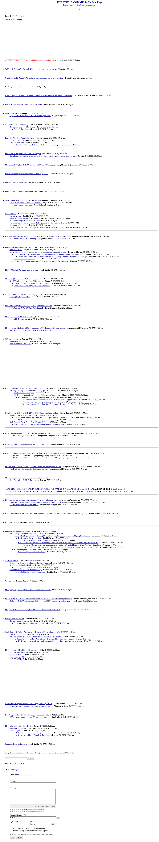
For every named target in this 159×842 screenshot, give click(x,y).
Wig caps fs (9, 581)
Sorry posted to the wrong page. (27, 623)
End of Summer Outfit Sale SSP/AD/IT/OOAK (23, 104)
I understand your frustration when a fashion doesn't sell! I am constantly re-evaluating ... (49, 254)
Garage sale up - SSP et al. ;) (16, 124)
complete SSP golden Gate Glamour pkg (21, 294)
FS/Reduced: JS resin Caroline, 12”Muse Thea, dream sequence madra (33, 467)
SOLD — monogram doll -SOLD (23, 435)
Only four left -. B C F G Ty (21, 480)
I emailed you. (15, 730)
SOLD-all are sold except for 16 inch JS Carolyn (29, 469)
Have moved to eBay (18, 728)
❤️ (24, 811)
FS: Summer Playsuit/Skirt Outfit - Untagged (23, 154)
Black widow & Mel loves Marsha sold (25, 218)
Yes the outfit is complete (24, 393)
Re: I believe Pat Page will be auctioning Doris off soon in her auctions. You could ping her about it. (58, 543)
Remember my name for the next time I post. (30, 831)
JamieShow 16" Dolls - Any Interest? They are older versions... (30, 632)
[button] (35, 807)
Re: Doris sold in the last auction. (35, 540)
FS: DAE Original (12, 522)
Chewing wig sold (17, 657)
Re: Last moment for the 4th (21, 621)
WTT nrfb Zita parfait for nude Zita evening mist (24, 69)
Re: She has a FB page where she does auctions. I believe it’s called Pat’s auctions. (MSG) (62, 547)
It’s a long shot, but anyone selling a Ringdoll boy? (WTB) (28, 444)
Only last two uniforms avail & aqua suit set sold (33, 733)
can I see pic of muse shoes (20, 330)
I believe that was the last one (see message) (35, 420)
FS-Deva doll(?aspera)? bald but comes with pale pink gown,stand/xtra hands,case (37, 236)
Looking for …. (11, 87)
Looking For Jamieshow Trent (17, 531)
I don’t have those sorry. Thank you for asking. (32, 286)
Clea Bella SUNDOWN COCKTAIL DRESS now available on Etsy (32, 413)
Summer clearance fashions (16, 744)
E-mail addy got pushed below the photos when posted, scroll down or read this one (43, 156)
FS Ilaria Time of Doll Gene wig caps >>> (22, 650)
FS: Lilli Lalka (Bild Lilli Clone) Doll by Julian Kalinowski (28, 306)
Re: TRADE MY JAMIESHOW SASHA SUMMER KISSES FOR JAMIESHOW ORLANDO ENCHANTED (53, 491)
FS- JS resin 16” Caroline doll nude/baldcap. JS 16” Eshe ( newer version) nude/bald (38, 599)
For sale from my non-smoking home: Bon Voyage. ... (26, 174)
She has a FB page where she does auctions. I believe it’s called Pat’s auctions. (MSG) (56, 545)
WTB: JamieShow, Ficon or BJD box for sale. (23, 200)
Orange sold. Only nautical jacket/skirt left (26, 563)
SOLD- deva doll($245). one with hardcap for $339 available (34, 458)
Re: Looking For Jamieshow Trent (23, 533)
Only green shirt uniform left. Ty (31, 735)
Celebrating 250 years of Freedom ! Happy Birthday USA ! (28, 704)
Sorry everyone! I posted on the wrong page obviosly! (31, 706)
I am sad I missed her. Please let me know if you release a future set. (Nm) (43, 417)
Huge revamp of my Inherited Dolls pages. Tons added (26, 388)
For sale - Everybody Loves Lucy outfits (21, 247)
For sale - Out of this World (16, 182)
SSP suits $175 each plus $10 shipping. (21, 279)
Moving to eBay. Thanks (20, 297)
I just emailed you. (17, 142)
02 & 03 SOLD (16, 659)
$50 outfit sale (10, 214)
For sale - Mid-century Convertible (19, 191)
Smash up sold (16, 225)
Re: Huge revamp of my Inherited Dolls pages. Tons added (33, 390)
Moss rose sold (15, 216)
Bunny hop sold (16, 341)
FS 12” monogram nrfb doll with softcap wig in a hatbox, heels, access (33, 433)
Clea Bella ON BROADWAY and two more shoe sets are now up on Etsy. (34, 78)
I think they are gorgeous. (24, 259)
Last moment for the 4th (14, 619)
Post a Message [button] (69, 5)
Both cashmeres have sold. (20, 344)
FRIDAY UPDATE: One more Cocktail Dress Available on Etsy (39, 424)
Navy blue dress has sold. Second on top (26, 570)
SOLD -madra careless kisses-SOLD (24, 505)
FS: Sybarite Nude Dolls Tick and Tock (20, 317)
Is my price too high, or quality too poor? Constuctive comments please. (38, 252)
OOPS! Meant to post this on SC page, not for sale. (30, 717)
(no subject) (9, 113)
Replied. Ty (18, 129)
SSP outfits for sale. (13, 478)
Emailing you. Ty (21, 567)
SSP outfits (9, 339)
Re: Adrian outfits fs (18, 565)
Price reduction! (16, 250)
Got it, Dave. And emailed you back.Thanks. (31, 145)
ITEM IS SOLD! (16, 140)
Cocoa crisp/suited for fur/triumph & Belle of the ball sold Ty (34, 227)
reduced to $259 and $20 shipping (23, 238)
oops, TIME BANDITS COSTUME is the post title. (30, 116)
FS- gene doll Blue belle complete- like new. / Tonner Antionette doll (32, 610)
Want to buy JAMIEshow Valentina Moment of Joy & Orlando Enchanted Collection (38, 96)
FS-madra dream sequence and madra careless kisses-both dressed (31, 500)
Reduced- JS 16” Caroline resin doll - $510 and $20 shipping (34, 601)
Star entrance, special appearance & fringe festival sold (31, 223)
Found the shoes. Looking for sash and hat (39, 402)
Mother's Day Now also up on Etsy (23, 415)
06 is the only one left (18, 652)
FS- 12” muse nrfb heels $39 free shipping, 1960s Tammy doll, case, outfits (35, 328)
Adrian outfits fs (11, 561)
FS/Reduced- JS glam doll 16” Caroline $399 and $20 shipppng (30, 165)
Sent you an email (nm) (23, 205)
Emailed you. (15, 634)
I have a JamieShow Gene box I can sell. (26, 203)
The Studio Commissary (86, 5)
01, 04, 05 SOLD (17, 654)
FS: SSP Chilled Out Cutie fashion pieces (21, 270)
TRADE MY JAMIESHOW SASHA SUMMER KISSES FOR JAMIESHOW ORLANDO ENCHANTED (47, 489)
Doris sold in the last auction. (30, 538)
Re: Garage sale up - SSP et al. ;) (22, 127)
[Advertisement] (70, 39)
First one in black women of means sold (30, 572)
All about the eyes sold (19, 220)
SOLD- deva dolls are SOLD (21, 455)
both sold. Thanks (17, 319)
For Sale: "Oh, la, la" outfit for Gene (19, 138)
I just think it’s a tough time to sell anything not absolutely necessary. (41, 261)
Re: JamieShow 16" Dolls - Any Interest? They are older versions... (36, 637)
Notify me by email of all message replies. (29, 828)
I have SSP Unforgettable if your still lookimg (32, 283)
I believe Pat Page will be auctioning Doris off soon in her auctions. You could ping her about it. (52, 536)
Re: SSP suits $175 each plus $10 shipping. (27, 281)
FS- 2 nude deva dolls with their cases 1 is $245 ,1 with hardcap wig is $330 (35, 453)
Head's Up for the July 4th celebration (20, 715)
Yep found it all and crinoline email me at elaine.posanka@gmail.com (50, 399)
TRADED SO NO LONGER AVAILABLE (26, 308)
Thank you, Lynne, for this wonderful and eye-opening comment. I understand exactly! (52, 256)
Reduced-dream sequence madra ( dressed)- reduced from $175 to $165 (38, 502)
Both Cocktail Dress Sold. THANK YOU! (26, 422)
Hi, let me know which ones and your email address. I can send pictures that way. (50, 641)
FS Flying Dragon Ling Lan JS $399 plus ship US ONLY (28, 590)
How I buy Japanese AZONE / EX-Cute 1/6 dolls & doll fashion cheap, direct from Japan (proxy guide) (46, 513)
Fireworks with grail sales (15, 726)
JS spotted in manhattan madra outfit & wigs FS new (26, 753)
